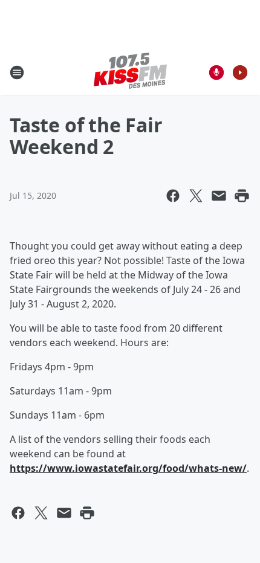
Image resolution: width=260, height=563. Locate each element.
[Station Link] (130, 72)
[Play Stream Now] (240, 72)
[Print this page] (241, 195)
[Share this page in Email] (218, 195)
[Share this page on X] (195, 195)
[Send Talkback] (216, 72)
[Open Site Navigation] (17, 72)
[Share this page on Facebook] (172, 195)
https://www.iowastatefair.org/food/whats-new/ (128, 468)
